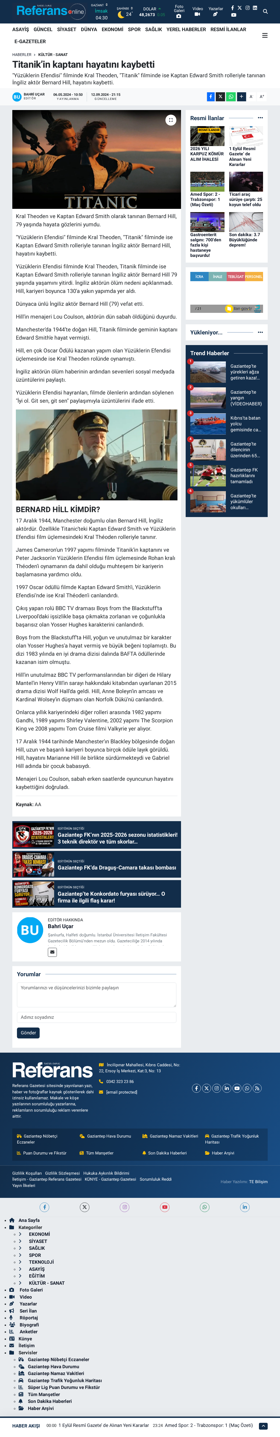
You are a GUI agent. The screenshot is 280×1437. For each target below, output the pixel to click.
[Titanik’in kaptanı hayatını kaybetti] (96, 159)
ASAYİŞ (20, 29)
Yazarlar (28, 1304)
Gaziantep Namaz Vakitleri (174, 1136)
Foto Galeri (31, 1290)
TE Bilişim (258, 1181)
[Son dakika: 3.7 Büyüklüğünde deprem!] (246, 221)
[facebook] (44, 1207)
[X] (206, 1088)
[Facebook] (196, 1088)
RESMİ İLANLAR (228, 29)
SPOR (134, 29)
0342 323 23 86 (120, 1081)
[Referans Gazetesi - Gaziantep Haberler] (50, 11)
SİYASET (66, 29)
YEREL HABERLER (186, 29)
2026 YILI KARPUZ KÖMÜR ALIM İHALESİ (207, 154)
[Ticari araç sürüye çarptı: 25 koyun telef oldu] (246, 181)
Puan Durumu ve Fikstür (44, 1153)
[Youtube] (236, 1088)
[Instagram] (216, 1088)
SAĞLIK (153, 29)
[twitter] (84, 1207)
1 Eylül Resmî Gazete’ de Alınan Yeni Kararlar (242, 156)
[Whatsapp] (247, 1088)
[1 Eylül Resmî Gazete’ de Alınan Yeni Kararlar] (246, 135)
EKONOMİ (112, 29)
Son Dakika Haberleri (167, 1153)
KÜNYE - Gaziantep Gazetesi (110, 1179)
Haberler (21, 54)
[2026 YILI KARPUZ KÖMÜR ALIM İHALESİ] (207, 135)
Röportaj (28, 1317)
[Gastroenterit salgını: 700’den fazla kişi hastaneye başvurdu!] (207, 221)
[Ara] (265, 11)
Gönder (28, 1032)
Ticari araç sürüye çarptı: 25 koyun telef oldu (245, 199)
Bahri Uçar (60, 926)
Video (25, 1297)
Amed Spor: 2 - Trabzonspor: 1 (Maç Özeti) (205, 199)
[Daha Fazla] (241, 96)
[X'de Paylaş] (220, 96)
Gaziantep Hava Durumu (109, 1136)
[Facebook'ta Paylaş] (211, 96)
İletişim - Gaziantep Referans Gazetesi (46, 1179)
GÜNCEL (43, 29)
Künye (25, 1338)
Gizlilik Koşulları (27, 1173)
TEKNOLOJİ (41, 1262)
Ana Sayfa (29, 1220)
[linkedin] (245, 1207)
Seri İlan (28, 1311)
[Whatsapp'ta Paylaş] (231, 96)
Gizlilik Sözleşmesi (62, 1173)
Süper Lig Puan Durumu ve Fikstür (64, 1387)
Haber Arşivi (223, 1153)
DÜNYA (89, 29)
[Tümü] (260, 118)
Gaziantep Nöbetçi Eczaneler (37, 1139)
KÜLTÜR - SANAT (53, 54)
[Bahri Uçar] (30, 929)
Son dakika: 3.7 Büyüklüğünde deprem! (244, 240)
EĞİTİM (36, 1276)
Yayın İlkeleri (23, 1185)
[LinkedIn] (226, 1088)
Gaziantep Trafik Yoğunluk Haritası (232, 1139)
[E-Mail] (52, 952)
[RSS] (257, 1088)
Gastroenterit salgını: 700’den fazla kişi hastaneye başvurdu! (205, 245)
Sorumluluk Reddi (156, 1179)
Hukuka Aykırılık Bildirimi (106, 1173)
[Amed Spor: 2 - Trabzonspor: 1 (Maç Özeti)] (207, 181)
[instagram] (124, 1207)
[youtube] (165, 1207)
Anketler (28, 1331)
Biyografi (29, 1325)
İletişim (27, 1345)
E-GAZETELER (30, 41)
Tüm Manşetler (99, 1153)
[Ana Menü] (265, 35)
